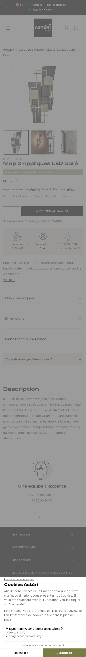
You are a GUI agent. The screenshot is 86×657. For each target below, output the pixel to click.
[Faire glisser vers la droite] (47, 514)
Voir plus (9, 279)
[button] (8, 28)
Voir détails (17, 247)
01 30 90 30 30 (68, 244)
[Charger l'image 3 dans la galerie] (69, 142)
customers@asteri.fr (68, 248)
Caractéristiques (19, 298)
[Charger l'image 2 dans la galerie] (43, 142)
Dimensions (14, 318)
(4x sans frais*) (49, 189)
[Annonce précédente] (7, 7)
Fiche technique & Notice (25, 339)
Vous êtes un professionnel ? (28, 359)
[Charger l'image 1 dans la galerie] (16, 142)
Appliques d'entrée (30, 49)
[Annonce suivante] (78, 7)
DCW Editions (12, 159)
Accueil (8, 49)
